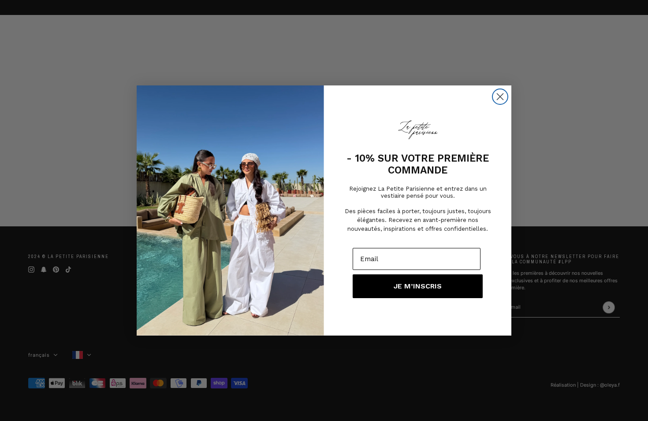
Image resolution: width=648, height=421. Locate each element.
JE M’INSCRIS (418, 286)
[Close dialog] (500, 96)
